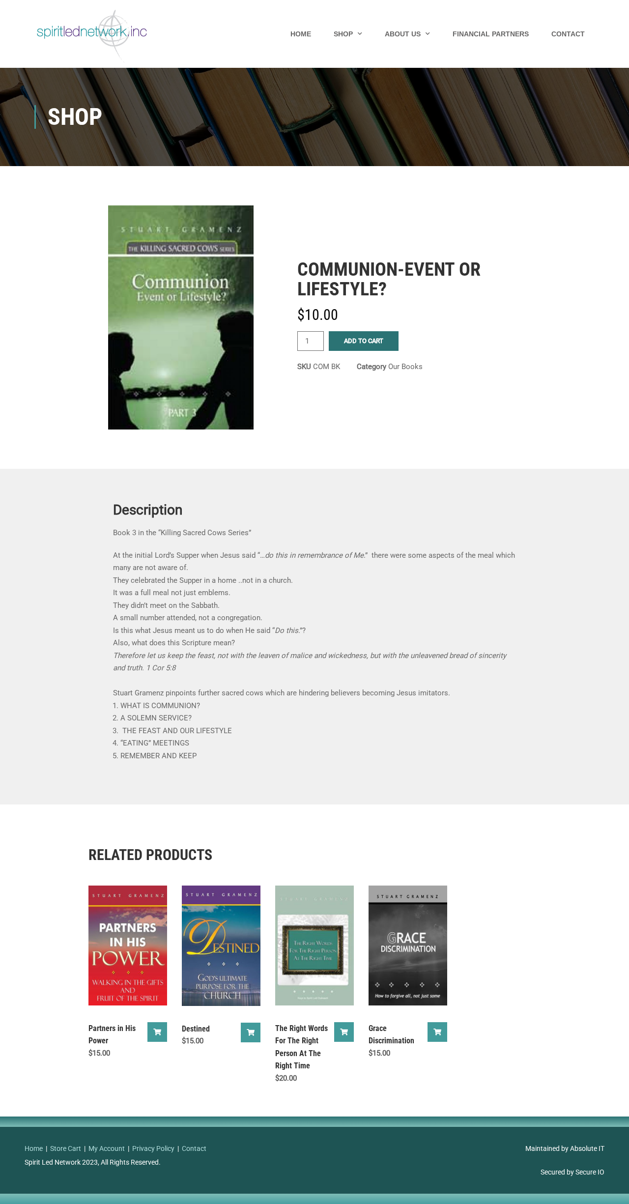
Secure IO (589, 1172)
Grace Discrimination (391, 1035)
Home (300, 34)
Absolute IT (587, 1148)
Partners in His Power (112, 1035)
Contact (568, 34)
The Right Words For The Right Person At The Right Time (301, 1047)
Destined (196, 1028)
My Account (106, 1148)
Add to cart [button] (157, 1032)
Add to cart (363, 340)
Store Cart (65, 1148)
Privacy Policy (153, 1148)
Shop (343, 34)
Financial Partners (491, 34)
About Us (403, 34)
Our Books (405, 366)
